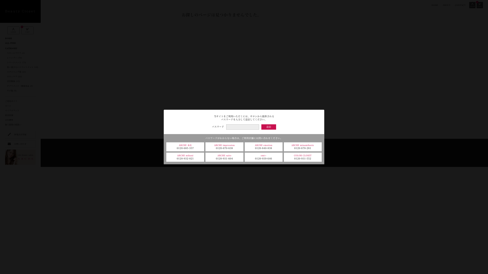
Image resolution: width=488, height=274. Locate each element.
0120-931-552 (302, 158)
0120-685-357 (185, 148)
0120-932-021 (185, 158)
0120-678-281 (302, 148)
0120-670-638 (224, 148)
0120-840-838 (263, 148)
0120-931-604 (224, 158)
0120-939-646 (263, 158)
